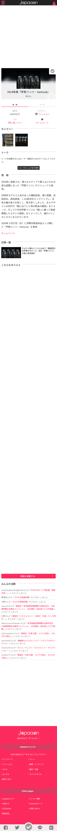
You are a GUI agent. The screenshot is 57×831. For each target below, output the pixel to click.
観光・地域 (34, 769)
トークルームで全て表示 (29, 168)
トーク (42, 104)
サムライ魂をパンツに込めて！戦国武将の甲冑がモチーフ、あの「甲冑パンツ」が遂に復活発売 (38, 251)
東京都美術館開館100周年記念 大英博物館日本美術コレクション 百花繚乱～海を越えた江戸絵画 (28, 626)
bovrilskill (5, 640)
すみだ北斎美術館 (21, 597)
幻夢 (3, 601)
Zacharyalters (7, 633)
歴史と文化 (6, 779)
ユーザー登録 (35, 798)
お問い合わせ (35, 808)
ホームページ (42, 122)
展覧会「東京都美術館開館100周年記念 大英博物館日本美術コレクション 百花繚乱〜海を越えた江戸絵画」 (27, 607)
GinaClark (5, 647)
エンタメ (5, 774)
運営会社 (5, 813)
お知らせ (5, 803)
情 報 (14, 104)
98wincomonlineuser (10, 623)
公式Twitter (6, 808)
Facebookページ (36, 803)
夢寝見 (4, 597)
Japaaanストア (8, 798)
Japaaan (28, 3)
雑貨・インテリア (36, 764)
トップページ (7, 759)
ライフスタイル (36, 774)
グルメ (5, 769)
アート (32, 759)
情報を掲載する (27, 576)
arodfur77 (5, 654)
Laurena (5, 605)
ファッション (43, 114)
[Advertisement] (28, 36)
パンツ (19, 122)
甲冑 (10, 122)
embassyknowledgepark (12, 590)
